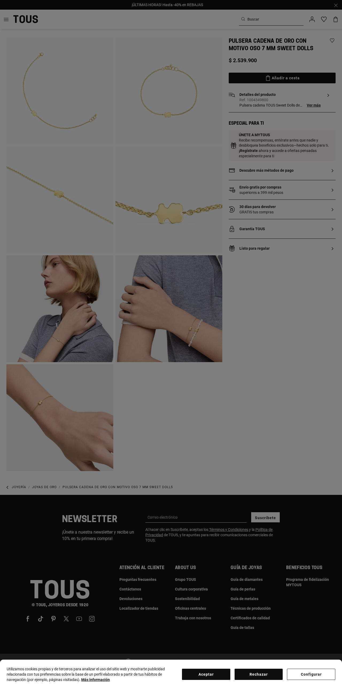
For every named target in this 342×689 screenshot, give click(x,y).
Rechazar (259, 674)
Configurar (311, 674)
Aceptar (206, 674)
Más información (95, 680)
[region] (171, 674)
